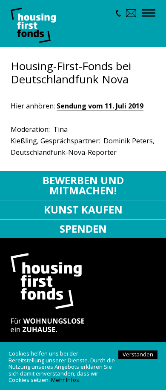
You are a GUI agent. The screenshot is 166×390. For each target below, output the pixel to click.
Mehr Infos (65, 380)
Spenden (83, 229)
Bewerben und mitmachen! (83, 185)
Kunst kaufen (83, 209)
